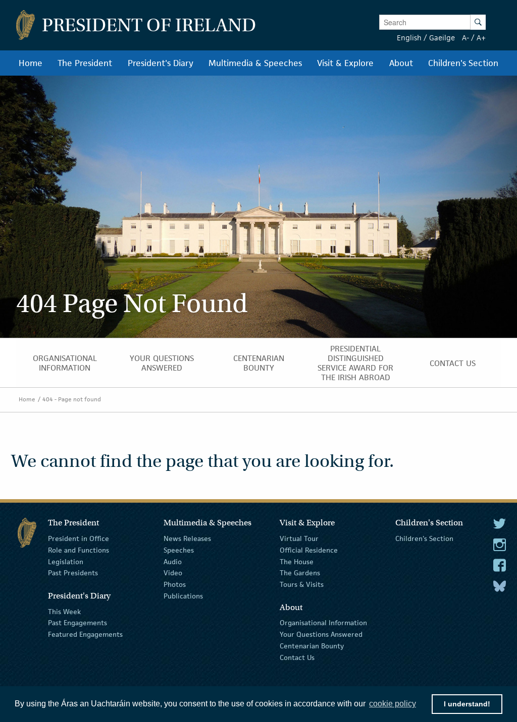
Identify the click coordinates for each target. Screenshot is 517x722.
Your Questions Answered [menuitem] (162, 363)
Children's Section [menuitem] (463, 63)
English (409, 37)
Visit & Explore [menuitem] (345, 63)
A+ (481, 37)
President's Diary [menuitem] (160, 63)
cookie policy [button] (392, 703)
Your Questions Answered (321, 634)
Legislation (65, 561)
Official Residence (309, 550)
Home (27, 399)
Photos (175, 584)
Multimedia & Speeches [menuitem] (255, 63)
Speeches (179, 550)
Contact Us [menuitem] (453, 363)
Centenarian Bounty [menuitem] (258, 363)
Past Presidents (73, 572)
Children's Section (424, 538)
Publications (183, 595)
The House (297, 561)
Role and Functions (78, 550)
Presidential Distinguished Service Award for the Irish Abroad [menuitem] (355, 363)
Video (173, 572)
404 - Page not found (71, 399)
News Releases (187, 538)
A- (465, 37)
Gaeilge (442, 37)
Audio (173, 561)
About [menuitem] (401, 63)
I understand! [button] (467, 704)
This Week (64, 611)
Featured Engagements (85, 634)
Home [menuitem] (30, 63)
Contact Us (297, 657)
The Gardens (300, 572)
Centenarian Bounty (312, 645)
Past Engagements (77, 622)
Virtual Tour (299, 538)
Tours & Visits (302, 584)
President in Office (78, 538)
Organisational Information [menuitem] (65, 363)
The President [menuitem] (85, 63)
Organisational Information (323, 622)
